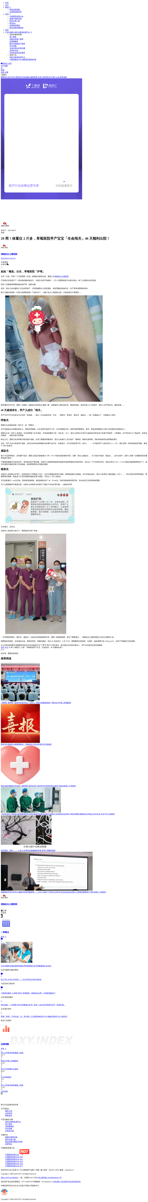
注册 (6, 72)
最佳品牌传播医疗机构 (14, 1142)
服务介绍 (8, 1111)
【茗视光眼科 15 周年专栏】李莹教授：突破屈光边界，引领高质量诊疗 (28, 993)
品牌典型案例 (15, 25)
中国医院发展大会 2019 (14, 1161)
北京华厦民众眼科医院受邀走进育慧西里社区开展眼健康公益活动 (26, 966)
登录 (2, 72)
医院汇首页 (7, 63)
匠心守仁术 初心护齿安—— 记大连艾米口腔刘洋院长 (21, 979)
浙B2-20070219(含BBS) (10, 1178)
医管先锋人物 (15, 21)
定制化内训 (9, 1131)
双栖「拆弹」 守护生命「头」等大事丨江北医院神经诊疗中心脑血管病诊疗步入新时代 (34, 1016)
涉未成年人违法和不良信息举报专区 (67, 1182)
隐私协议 (8, 1115)
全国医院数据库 (16, 12)
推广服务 (8, 1124)
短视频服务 (9, 1126)
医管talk (12, 23)
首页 (7, 3)
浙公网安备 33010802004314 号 (50, 1178)
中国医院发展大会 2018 (14, 1164)
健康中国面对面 (16, 19)
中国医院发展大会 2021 (14, 1159)
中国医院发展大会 (16, 16)
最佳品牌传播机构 (16, 28)
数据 (7, 7)
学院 (7, 30)
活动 (7, 14)
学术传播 (8, 1128)
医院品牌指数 (15, 9)
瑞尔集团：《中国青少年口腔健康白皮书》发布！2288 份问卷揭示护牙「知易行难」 (33, 1005)
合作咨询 (8, 1113)
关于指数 (4, 66)
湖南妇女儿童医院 (61, 276)
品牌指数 (5, 1044)
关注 (7, 5)
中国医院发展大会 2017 (14, 1166)
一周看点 (5, 932)
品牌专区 (8, 1144)
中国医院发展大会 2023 (14, 1157)
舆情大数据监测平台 (13, 1122)
